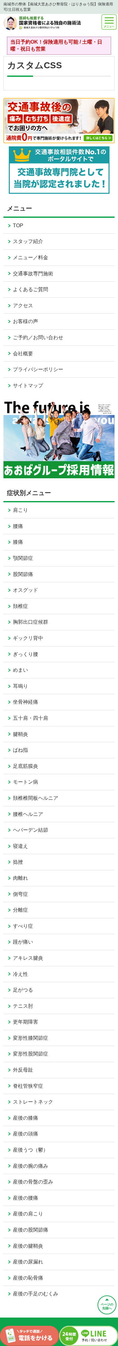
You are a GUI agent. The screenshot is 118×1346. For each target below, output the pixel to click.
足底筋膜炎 (25, 766)
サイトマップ (28, 385)
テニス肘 (23, 1006)
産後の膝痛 (25, 1118)
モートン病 (25, 782)
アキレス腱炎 (28, 958)
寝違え (20, 846)
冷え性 (20, 974)
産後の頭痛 (25, 1133)
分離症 (20, 910)
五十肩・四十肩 (30, 718)
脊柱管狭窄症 (28, 1086)
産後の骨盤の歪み (33, 1181)
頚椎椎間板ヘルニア (35, 798)
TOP (18, 225)
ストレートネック (33, 1101)
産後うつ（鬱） (30, 1150)
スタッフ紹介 (28, 241)
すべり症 (23, 926)
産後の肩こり (28, 1213)
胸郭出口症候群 (30, 622)
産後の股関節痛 (30, 1230)
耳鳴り (20, 686)
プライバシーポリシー (38, 369)
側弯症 (20, 894)
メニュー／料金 (30, 257)
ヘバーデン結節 (30, 830)
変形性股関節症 (30, 1053)
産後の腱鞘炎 (28, 1246)
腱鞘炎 (20, 734)
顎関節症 (23, 558)
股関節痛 (23, 574)
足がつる (23, 990)
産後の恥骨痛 (28, 1278)
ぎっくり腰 (25, 654)
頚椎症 (20, 606)
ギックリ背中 (28, 638)
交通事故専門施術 (33, 273)
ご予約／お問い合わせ (38, 337)
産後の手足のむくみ (35, 1293)
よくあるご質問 (30, 289)
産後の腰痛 (25, 1198)
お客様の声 (25, 321)
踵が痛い (23, 942)
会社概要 (23, 353)
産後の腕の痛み (30, 1166)
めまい (20, 670)
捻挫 (18, 862)
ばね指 (20, 750)
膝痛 (18, 542)
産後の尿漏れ (28, 1261)
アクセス (23, 305)
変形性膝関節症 (30, 1038)
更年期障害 (25, 1022)
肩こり (20, 510)
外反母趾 (23, 1070)
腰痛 (18, 526)
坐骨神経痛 (25, 702)
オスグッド (25, 590)
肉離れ (20, 878)
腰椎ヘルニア (28, 814)
